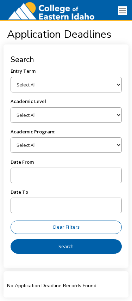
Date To (19, 192)
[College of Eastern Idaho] (48, 10)
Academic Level (28, 101)
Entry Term (23, 71)
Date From (22, 162)
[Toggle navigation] (122, 10)
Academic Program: (33, 131)
